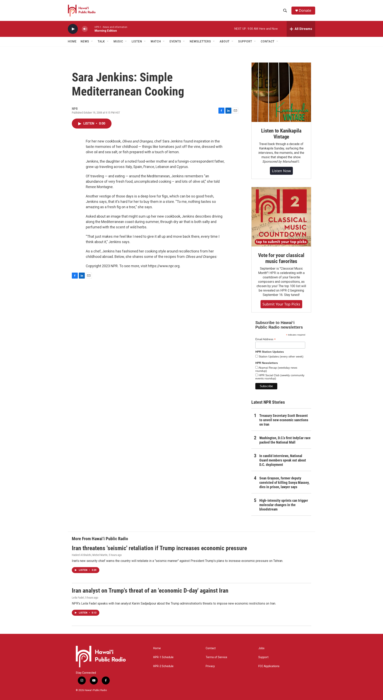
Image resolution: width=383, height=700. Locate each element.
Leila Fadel (78, 597)
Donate (305, 10)
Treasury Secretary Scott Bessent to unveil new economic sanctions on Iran (283, 419)
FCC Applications (268, 666)
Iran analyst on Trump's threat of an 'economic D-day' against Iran (150, 590)
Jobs (261, 648)
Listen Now (281, 170)
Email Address (265, 339)
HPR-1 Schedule (163, 657)
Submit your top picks (281, 304)
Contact (211, 648)
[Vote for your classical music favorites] (281, 216)
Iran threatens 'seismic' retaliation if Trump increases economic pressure (159, 548)
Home (72, 41)
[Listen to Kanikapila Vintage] (281, 92)
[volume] (84, 29)
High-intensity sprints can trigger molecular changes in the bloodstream (283, 504)
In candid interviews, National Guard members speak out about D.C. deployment (282, 460)
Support (263, 657)
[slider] (91, 29)
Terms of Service (216, 657)
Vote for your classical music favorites (281, 258)
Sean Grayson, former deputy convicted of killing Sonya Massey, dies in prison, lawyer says (284, 482)
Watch (156, 41)
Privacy (210, 666)
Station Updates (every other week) (280, 356)
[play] (73, 29)
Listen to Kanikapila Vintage (281, 134)
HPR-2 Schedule (163, 666)
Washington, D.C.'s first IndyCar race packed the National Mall (285, 440)
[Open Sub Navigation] (92, 41)
